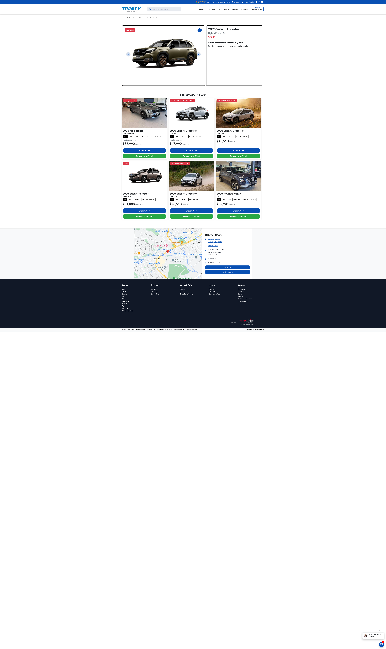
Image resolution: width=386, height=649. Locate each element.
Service (182, 289)
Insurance (212, 291)
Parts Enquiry (249, 2)
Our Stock (211, 9)
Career (240, 294)
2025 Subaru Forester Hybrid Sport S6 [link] (173, 18)
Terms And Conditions (245, 299)
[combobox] (164, 9)
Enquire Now (144, 150)
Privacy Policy (243, 301)
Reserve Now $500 (144, 156)
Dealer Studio (259, 329)
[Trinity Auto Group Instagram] (259, 2)
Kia (123, 296)
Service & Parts (223, 9)
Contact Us (227, 267)
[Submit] (149, 9)
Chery (124, 289)
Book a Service (257, 9)
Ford (123, 306)
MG (123, 299)
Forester (149, 18)
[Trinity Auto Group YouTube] (262, 2)
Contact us (241, 289)
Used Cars (154, 289)
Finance (235, 9)
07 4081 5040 (213, 246)
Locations (237, 2)
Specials (240, 296)
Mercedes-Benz (127, 311)
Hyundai (125, 308)
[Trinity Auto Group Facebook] (257, 2)
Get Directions (227, 272)
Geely (124, 291)
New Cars (132, 18)
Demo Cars (155, 294)
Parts (182, 291)
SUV (157, 18)
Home (124, 18)
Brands (201, 9)
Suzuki (124, 303)
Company (244, 9)
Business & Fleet (214, 294)
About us (241, 291)
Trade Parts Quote (186, 294)
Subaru (141, 18)
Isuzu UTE (125, 301)
